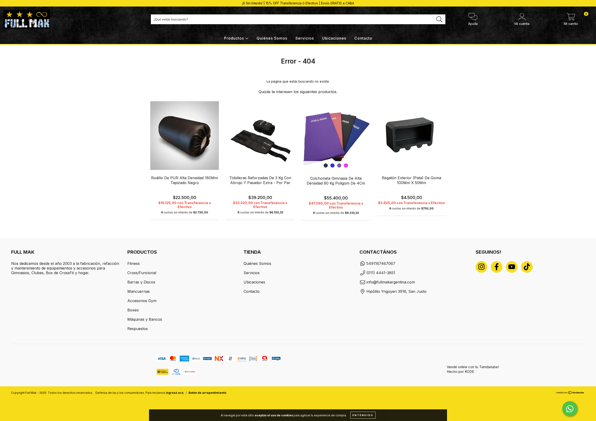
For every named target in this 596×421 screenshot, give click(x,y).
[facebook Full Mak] (496, 267)
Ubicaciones (334, 38)
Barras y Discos (141, 282)
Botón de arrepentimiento (207, 392)
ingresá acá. (175, 392)
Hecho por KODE (460, 371)
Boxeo (133, 310)
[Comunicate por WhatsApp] (569, 408)
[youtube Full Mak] (512, 267)
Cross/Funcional (141, 272)
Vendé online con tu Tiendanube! (473, 367)
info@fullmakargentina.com (390, 282)
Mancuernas (138, 291)
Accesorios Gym (141, 300)
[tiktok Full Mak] (527, 267)
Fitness (133, 263)
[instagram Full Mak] (481, 267)
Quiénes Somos (272, 38)
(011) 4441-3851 (380, 272)
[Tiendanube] (570, 393)
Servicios (304, 38)
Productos (234, 38)
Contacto (363, 38)
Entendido (362, 415)
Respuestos (137, 328)
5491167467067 (380, 263)
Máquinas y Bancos (144, 319)
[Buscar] (439, 19)
